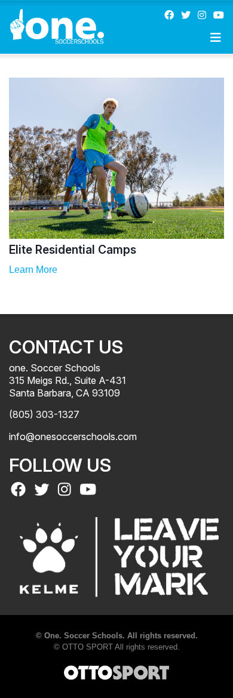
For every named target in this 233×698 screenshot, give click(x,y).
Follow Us (60, 465)
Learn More (33, 270)
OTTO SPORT (87, 646)
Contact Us (66, 347)
